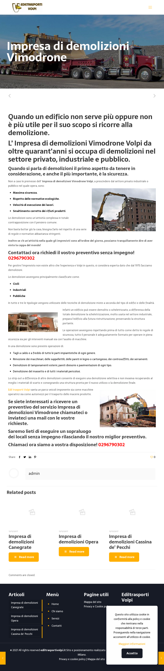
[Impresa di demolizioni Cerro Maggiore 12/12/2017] (161, 658)
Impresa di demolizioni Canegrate (21, 542)
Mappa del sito (92, 602)
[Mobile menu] (150, 7)
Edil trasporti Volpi (19, 390)
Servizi (55, 618)
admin (34, 473)
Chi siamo (57, 611)
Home (55, 604)
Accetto (132, 653)
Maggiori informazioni (132, 644)
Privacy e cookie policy (72, 659)
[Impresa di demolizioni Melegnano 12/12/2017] (3, 658)
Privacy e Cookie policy (97, 606)
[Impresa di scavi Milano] (27, 7)
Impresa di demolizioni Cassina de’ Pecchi (130, 542)
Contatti (57, 626)
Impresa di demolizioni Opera (78, 539)
